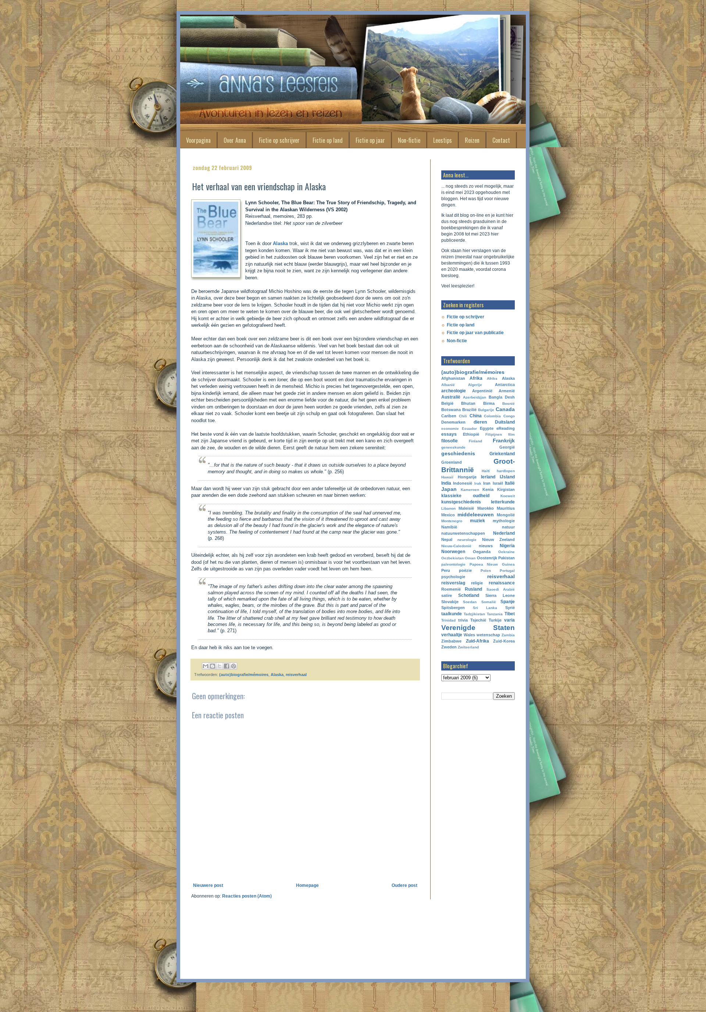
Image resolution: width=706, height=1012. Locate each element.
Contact (501, 140)
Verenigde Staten (478, 627)
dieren (480, 422)
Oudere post (404, 885)
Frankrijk (504, 440)
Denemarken (453, 422)
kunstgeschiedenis (461, 502)
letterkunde (503, 502)
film (511, 434)
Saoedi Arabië (500, 589)
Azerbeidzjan (474, 397)
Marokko (485, 508)
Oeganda (482, 551)
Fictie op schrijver (279, 140)
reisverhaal (296, 674)
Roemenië (451, 589)
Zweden (449, 647)
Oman (470, 558)
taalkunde (451, 613)
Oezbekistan (452, 558)
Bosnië (508, 403)
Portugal (507, 571)
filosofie (449, 440)
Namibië (449, 527)
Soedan (470, 602)
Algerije (475, 385)
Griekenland (502, 453)
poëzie (465, 570)
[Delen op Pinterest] (233, 666)
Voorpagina (198, 140)
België (447, 403)
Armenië (507, 391)
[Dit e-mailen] (205, 666)
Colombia (492, 416)
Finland (475, 441)
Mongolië (506, 515)
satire (446, 595)
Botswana (451, 409)
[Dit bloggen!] (212, 666)
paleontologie (453, 564)
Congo (509, 416)
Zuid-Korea (504, 641)
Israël (498, 483)
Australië (450, 397)
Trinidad (448, 620)
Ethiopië (471, 434)
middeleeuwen (475, 514)
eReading (505, 428)
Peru (445, 570)
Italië (510, 483)
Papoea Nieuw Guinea (492, 564)
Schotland (468, 595)
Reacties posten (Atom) (247, 896)
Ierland (488, 477)
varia (509, 620)
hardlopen (506, 471)
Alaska (281, 243)
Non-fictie (409, 140)
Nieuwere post (208, 885)
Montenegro (451, 521)
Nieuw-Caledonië (456, 546)
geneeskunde (453, 447)
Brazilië (469, 409)
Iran (487, 483)
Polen (486, 571)
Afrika (476, 378)
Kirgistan (506, 489)
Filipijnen (493, 434)
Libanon (448, 508)
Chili (463, 416)
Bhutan (468, 403)
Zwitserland (468, 647)
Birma (489, 403)
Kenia (487, 489)
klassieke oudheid (465, 495)
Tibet (509, 613)
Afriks (492, 378)
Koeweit (507, 496)
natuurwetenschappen (463, 533)
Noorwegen (453, 551)
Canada (505, 409)
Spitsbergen (453, 607)
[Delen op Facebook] (226, 666)
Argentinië (482, 391)
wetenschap (488, 635)
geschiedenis (458, 453)
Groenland (451, 462)
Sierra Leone (500, 595)
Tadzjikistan (474, 614)
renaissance (502, 582)
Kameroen (470, 490)
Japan (449, 489)
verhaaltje (451, 634)
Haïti (486, 471)
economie (450, 429)
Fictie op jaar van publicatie (475, 332)
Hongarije (467, 477)
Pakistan (506, 558)
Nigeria (507, 545)
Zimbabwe (451, 641)
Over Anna (235, 140)
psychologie (453, 576)
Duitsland (505, 422)
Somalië (488, 602)
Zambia (508, 635)
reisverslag (453, 582)
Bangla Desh (502, 397)
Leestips (442, 140)
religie (477, 583)
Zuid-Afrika (477, 641)
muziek (477, 520)
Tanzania (495, 614)
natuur (508, 527)
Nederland (504, 533)
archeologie (453, 390)
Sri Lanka (485, 608)
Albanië (448, 385)
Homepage (307, 885)
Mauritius (506, 508)
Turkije (495, 620)
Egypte (486, 428)
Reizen (472, 140)
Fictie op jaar (370, 140)
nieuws (486, 546)
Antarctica (505, 384)
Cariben (448, 416)
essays (449, 434)
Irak (477, 483)
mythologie (504, 521)
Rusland (473, 589)
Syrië (510, 607)
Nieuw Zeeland (498, 539)
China (476, 415)
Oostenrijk (487, 558)
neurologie (467, 540)
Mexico (448, 515)
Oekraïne (506, 552)
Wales (469, 635)
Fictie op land (328, 140)
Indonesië (462, 483)
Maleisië (466, 508)
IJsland (507, 477)
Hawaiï (447, 477)
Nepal (446, 539)
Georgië (507, 447)
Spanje (507, 601)
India (446, 483)
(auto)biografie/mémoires (243, 674)
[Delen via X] (219, 666)
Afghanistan (453, 378)
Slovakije (450, 601)
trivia (463, 620)
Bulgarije (486, 410)
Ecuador (469, 429)
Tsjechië (478, 620)
